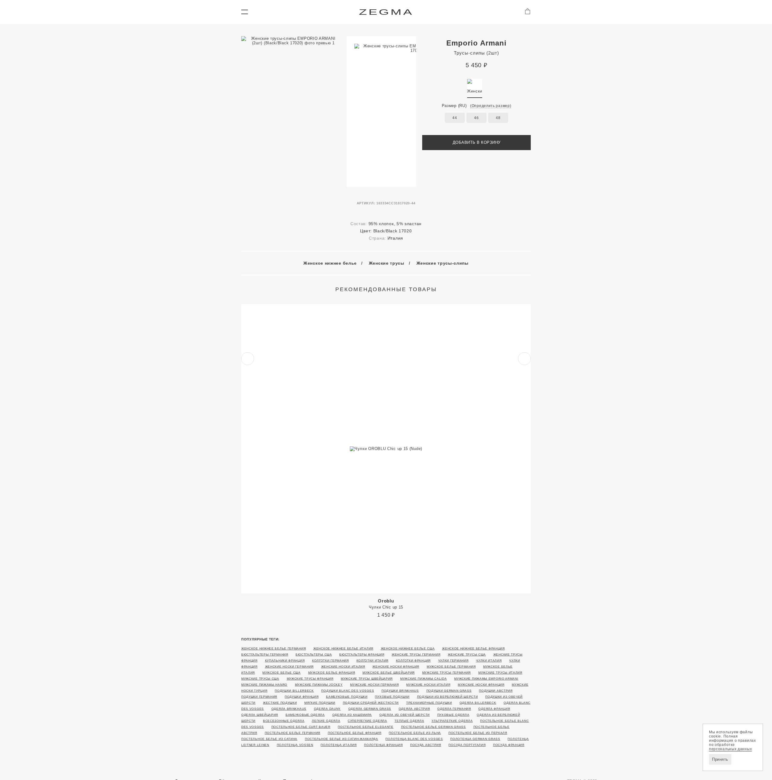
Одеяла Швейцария (259, 714)
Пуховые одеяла (453, 714)
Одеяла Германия (454, 708)
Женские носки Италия (343, 666)
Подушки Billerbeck (294, 690)
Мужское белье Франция (331, 672)
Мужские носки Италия (428, 684)
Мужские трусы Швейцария (367, 678)
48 (498, 118)
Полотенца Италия (338, 745)
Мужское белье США (281, 672)
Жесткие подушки (280, 702)
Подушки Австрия (496, 690)
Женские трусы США (467, 654)
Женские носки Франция (395, 666)
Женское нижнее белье (330, 263)
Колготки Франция (413, 660)
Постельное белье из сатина (269, 739)
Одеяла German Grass (369, 708)
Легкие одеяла (326, 720)
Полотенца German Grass (475, 739)
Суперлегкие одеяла (367, 720)
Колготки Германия (330, 660)
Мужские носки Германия (374, 684)
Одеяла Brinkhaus (288, 708)
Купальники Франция (285, 660)
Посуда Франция (508, 745)
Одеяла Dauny (327, 708)
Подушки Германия (259, 696)
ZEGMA (386, 12)
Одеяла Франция (494, 708)
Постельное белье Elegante (366, 726)
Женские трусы (386, 263)
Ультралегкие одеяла (452, 720)
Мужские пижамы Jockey (319, 684)
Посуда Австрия (425, 745)
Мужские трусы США (260, 678)
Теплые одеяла (409, 720)
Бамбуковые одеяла (305, 714)
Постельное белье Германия (293, 732)
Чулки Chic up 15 (386, 603)
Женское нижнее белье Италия (343, 648)
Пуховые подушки (392, 696)
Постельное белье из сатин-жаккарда (341, 739)
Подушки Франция (302, 696)
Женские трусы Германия (416, 654)
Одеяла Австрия (414, 708)
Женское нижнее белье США (408, 648)
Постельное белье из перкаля (477, 732)
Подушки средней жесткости (371, 702)
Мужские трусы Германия (446, 672)
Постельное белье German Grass (433, 726)
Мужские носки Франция (481, 684)
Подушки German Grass (449, 690)
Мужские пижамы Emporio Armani (486, 678)
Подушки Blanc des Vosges (347, 690)
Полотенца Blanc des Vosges (414, 739)
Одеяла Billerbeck (478, 702)
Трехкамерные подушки (429, 702)
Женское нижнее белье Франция (473, 648)
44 (454, 118)
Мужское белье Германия (451, 666)
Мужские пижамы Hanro (264, 684)
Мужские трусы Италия (500, 672)
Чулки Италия (488, 660)
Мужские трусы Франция (310, 678)
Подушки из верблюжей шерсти (447, 696)
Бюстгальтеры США (314, 654)
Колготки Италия (372, 660)
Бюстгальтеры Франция (361, 654)
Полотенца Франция (383, 745)
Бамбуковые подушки (347, 696)
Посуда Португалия (467, 745)
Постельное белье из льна (415, 732)
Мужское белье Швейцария (388, 672)
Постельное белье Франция (354, 732)
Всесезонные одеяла (284, 720)
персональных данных (730, 749)
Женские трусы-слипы (442, 263)
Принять (720, 759)
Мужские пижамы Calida (423, 678)
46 (476, 118)
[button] (244, 12)
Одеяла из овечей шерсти (404, 714)
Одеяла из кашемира (352, 714)
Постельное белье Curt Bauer (301, 726)
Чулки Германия (453, 660)
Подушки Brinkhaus (400, 690)
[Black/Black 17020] (474, 86)
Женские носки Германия (289, 666)
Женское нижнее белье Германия (273, 648)
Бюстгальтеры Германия (264, 654)
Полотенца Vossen (295, 745)
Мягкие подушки (319, 702)
